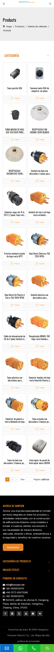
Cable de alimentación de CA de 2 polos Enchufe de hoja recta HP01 (14, 337)
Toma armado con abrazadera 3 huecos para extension (39, 420)
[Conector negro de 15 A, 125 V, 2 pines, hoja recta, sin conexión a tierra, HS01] (14, 198)
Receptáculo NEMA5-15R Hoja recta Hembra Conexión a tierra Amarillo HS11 (39, 337)
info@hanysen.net (15, 584)
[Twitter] (19, 613)
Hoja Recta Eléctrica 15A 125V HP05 (39, 255)
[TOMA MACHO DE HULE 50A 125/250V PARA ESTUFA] (14, 115)
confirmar (45, 479)
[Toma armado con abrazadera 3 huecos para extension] (39, 404)
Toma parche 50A (14, 88)
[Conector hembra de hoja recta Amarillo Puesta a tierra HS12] (39, 363)
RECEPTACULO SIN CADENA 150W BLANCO (39, 131)
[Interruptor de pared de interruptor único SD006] (39, 446)
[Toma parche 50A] (14, 74)
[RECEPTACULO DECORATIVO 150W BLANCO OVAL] (14, 153)
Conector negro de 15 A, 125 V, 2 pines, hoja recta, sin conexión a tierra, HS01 (14, 213)
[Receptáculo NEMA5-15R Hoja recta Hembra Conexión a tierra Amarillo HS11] (39, 322)
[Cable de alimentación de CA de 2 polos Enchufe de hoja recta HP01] (14, 322)
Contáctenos (13, 547)
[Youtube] (26, 613)
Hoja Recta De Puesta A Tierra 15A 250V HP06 (15, 296)
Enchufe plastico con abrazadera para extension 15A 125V (39, 296)
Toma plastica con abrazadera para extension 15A (14, 379)
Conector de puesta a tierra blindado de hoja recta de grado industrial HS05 (14, 420)
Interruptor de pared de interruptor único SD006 (39, 461)
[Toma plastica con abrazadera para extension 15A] (14, 363)
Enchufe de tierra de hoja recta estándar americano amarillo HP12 (39, 213)
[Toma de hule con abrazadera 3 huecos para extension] (14, 446)
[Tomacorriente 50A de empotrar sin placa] (39, 74)
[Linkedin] (12, 613)
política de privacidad (28, 641)
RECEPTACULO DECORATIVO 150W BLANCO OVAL (15, 172)
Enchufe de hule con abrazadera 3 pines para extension (39, 172)
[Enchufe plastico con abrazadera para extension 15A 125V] (39, 280)
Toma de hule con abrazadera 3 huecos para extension (14, 461)
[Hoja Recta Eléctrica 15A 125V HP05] (39, 239)
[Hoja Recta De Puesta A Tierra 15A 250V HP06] (14, 280)
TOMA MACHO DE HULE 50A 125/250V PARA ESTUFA (14, 131)
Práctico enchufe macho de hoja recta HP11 (14, 255)
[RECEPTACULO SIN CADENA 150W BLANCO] (39, 112)
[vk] (39, 613)
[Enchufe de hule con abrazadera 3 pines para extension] (39, 156)
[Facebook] (5, 613)
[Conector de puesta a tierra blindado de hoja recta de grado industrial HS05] (14, 404)
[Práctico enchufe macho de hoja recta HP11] (14, 239)
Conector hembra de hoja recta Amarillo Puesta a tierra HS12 (39, 379)
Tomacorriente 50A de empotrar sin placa (39, 89)
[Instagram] (32, 613)
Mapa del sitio (42, 635)
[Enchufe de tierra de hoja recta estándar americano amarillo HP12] (39, 198)
